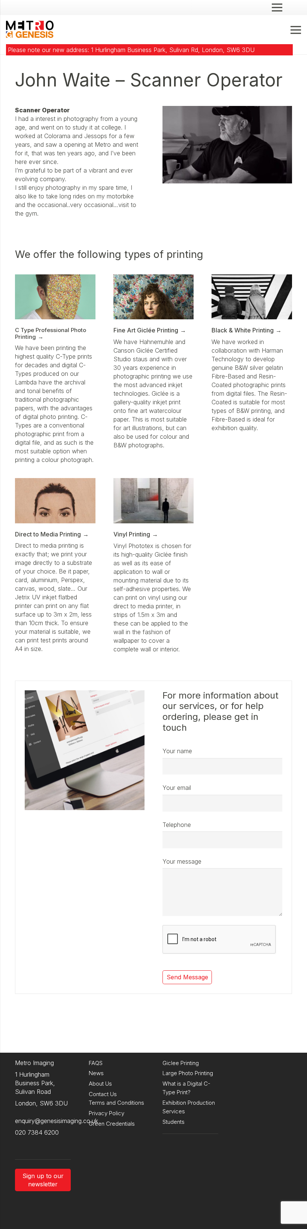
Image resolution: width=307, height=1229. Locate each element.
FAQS (96, 1063)
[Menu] (296, 30)
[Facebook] (37, 1144)
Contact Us (103, 1094)
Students (173, 1121)
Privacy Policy (106, 1113)
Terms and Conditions (116, 1102)
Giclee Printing (180, 1063)
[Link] (30, 30)
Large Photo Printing (187, 1073)
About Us (100, 1083)
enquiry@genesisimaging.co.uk (56, 1121)
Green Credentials (112, 1123)
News (96, 1073)
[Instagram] (22, 1144)
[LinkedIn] (52, 1144)
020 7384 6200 (37, 1132)
